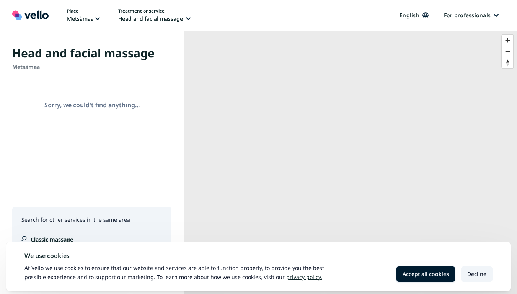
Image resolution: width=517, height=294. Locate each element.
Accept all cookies (426, 274)
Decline (476, 274)
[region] (350, 162)
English (409, 15)
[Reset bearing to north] (507, 62)
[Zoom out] (507, 51)
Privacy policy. (304, 277)
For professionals (467, 15)
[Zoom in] (507, 40)
